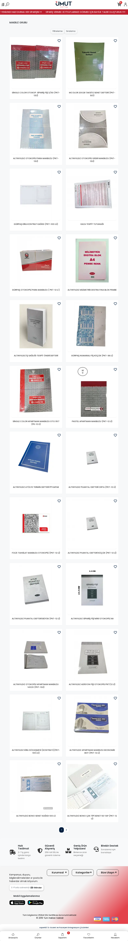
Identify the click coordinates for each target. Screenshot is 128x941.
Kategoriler (83, 872)
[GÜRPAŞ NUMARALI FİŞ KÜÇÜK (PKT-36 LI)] (92, 326)
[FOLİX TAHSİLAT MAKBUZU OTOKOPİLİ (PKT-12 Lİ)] (36, 524)
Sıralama (70, 31)
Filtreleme (58, 31)
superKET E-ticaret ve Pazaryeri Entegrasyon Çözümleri (64, 927)
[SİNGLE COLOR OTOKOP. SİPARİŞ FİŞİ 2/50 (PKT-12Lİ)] (36, 63)
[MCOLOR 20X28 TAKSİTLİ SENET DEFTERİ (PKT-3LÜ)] (92, 63)
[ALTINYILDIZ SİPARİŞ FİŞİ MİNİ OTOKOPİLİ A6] (92, 589)
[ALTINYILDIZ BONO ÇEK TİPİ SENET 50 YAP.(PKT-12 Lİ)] (92, 787)
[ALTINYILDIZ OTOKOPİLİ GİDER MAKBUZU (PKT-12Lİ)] (92, 129)
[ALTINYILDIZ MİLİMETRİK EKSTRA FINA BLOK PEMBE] (92, 261)
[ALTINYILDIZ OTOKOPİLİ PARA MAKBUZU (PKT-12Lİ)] (36, 129)
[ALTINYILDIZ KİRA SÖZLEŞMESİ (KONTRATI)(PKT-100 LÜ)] (36, 721)
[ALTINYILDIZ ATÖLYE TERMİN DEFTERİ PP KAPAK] (36, 458)
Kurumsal (58, 872)
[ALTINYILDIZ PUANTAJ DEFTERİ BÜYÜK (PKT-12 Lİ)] (36, 589)
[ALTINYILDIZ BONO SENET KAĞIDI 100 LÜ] (36, 787)
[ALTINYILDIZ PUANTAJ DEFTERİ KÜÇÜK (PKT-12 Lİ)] (92, 524)
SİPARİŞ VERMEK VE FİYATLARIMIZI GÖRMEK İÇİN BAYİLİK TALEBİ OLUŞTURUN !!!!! (73, 12)
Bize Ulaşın (107, 872)
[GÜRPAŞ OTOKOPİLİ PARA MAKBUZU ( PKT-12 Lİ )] (36, 261)
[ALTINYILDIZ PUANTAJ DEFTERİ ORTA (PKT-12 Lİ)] (92, 458)
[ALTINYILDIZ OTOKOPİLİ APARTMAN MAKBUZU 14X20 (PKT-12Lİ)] (36, 655)
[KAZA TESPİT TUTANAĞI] (92, 195)
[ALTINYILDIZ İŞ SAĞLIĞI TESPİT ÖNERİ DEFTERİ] (36, 326)
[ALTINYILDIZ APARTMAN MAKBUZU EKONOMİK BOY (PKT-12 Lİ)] (92, 721)
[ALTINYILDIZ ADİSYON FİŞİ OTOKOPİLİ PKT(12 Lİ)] (92, 655)
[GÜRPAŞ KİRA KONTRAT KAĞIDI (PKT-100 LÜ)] (36, 195)
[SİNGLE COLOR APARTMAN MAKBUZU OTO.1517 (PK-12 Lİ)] (36, 392)
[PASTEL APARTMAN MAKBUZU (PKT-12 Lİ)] (92, 392)
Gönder (38, 887)
